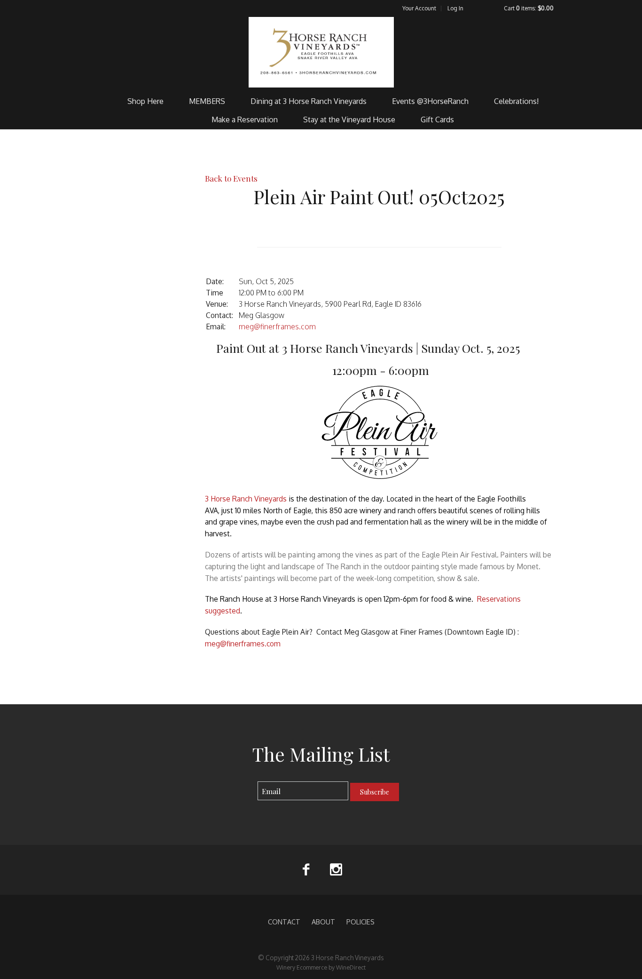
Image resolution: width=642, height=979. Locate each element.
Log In (455, 8)
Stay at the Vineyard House (349, 119)
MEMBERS (207, 101)
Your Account (419, 8)
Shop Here (145, 101)
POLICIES (360, 921)
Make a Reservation (244, 119)
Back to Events (231, 178)
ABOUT (323, 921)
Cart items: (529, 8)
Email (249, 781)
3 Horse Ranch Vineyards (321, 52)
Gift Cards (437, 119)
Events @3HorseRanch (430, 101)
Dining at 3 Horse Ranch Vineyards (309, 101)
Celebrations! (516, 101)
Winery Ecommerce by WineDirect (321, 967)
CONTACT (284, 921)
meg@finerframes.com (277, 326)
